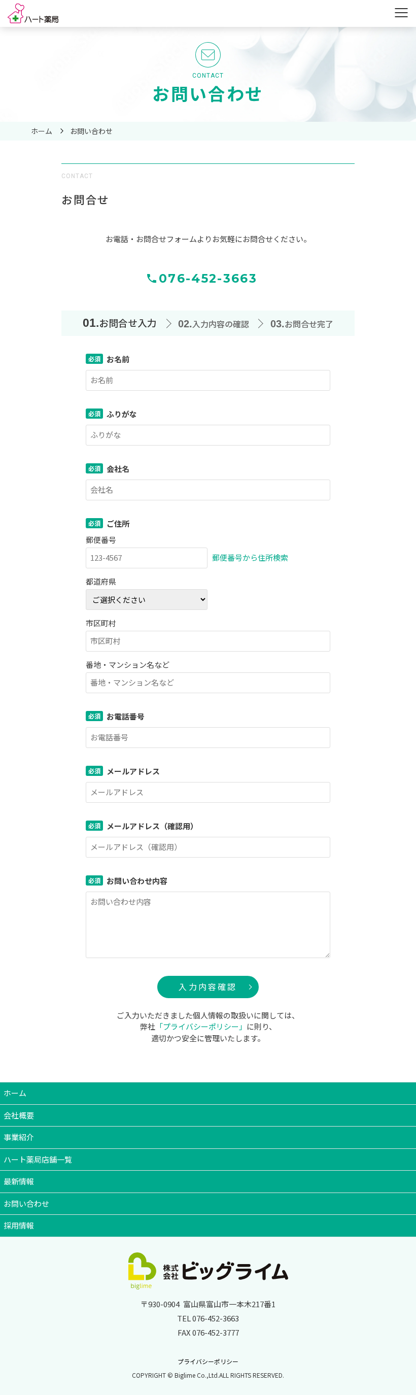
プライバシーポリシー (208, 1361)
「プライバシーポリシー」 (201, 1026)
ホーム (15, 1092)
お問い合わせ (26, 1203)
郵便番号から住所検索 (250, 557)
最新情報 (19, 1181)
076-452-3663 (208, 278)
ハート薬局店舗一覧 (38, 1159)
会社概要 (19, 1115)
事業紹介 (19, 1137)
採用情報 (19, 1225)
